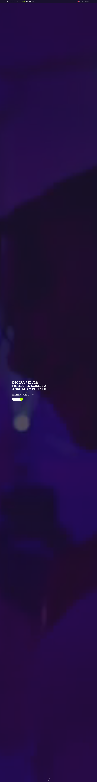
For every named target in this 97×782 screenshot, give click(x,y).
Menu (17, 1)
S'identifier (87, 1)
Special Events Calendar (30, 1)
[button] (17, 399)
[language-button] (78, 1)
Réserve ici (23, 1)
